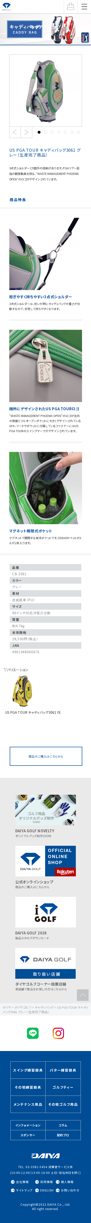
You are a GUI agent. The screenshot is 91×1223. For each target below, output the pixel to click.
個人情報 (67, 1182)
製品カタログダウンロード (32, 935)
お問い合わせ (70, 1190)
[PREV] (15, 132)
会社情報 (22, 1182)
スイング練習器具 (28, 1070)
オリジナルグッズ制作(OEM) (35, 833)
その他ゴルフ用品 (63, 1104)
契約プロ (63, 1135)
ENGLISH (47, 1190)
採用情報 (46, 1182)
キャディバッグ (45, 27)
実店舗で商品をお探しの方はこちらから (41, 986)
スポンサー (28, 1135)
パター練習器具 (63, 1070)
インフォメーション (28, 1125)
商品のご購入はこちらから (46, 756)
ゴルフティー (63, 1087)
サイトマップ (24, 1190)
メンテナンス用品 (28, 1104)
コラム (62, 1125)
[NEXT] (26, 132)
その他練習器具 (28, 1087)
